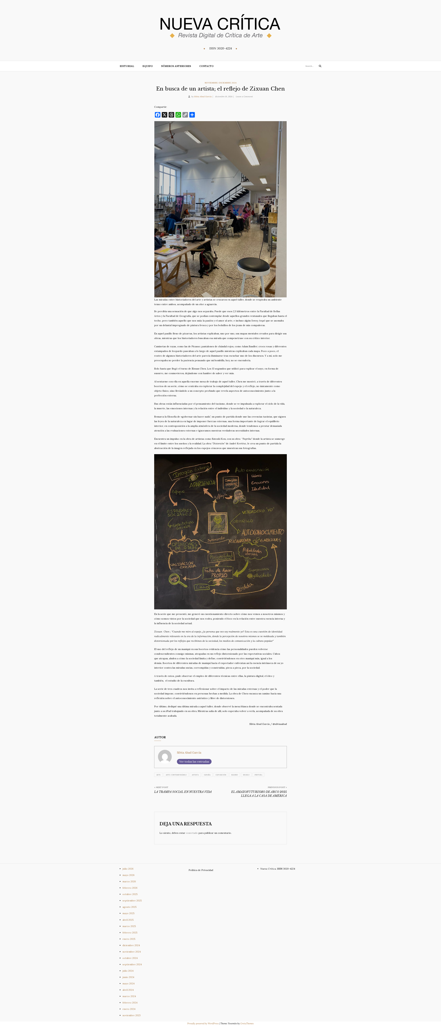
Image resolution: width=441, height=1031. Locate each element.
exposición (221, 775)
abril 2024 (128, 989)
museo (246, 775)
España (207, 775)
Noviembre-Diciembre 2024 (221, 82)
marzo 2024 (129, 996)
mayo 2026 (128, 875)
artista (195, 775)
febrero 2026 (129, 887)
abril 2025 (128, 919)
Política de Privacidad (201, 870)
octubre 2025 (130, 894)
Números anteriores (176, 66)
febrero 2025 (129, 932)
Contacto (206, 66)
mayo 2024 (128, 983)
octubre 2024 (130, 958)
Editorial (127, 66)
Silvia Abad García (203, 96)
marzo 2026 (129, 881)
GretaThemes (247, 1023)
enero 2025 (128, 938)
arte (158, 775)
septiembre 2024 (132, 964)
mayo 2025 (128, 913)
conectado (192, 832)
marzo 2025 (129, 926)
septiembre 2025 (132, 900)
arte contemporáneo (176, 775)
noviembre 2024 (131, 951)
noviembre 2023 (131, 1015)
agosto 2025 (129, 906)
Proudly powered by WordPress (203, 1023)
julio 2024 (128, 970)
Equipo (147, 66)
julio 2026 (128, 868)
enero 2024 (128, 1009)
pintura (258, 775)
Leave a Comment (244, 96)
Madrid (234, 775)
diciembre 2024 (131, 945)
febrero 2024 (129, 1002)
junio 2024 (128, 977)
